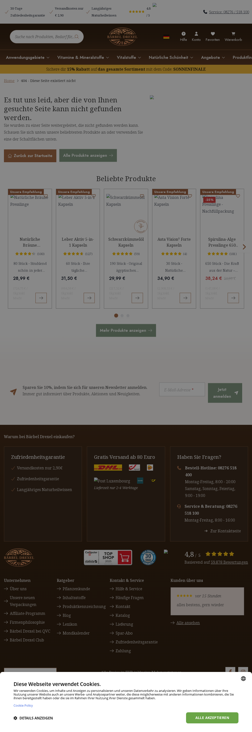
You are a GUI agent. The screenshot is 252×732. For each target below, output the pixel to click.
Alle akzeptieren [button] (212, 717)
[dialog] (126, 702)
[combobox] (243, 678)
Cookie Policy (23, 705)
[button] (33, 718)
